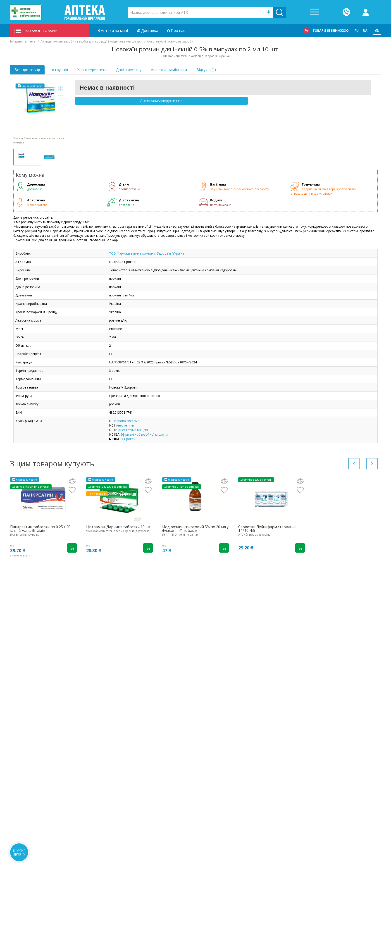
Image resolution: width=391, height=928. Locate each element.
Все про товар (27, 69)
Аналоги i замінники (169, 69)
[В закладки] (60, 98)
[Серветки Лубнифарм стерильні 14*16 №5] (271, 499)
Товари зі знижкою (330, 30)
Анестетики (125, 425)
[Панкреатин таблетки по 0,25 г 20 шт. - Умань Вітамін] (43, 499)
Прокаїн (130, 439)
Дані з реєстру (128, 69)
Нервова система (125, 421)
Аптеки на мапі (114, 30)
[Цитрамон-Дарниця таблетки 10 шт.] (119, 499)
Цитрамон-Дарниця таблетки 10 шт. (118, 527)
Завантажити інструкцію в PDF (162, 101)
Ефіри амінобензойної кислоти (144, 434)
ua (365, 30)
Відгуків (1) (206, 69)
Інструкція (59, 69)
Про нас (177, 30)
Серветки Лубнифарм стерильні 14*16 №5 (267, 528)
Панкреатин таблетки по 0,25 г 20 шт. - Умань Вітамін (40, 528)
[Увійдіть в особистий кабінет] (365, 12)
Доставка (149, 30)
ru (356, 30)
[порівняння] (60, 89)
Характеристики (92, 69)
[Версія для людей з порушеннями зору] (377, 31)
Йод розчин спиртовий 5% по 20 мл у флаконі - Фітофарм (195, 528)
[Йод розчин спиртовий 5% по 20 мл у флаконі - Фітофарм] (195, 499)
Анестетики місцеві (133, 430)
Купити (72, 548)
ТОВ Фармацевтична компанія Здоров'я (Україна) (147, 253)
